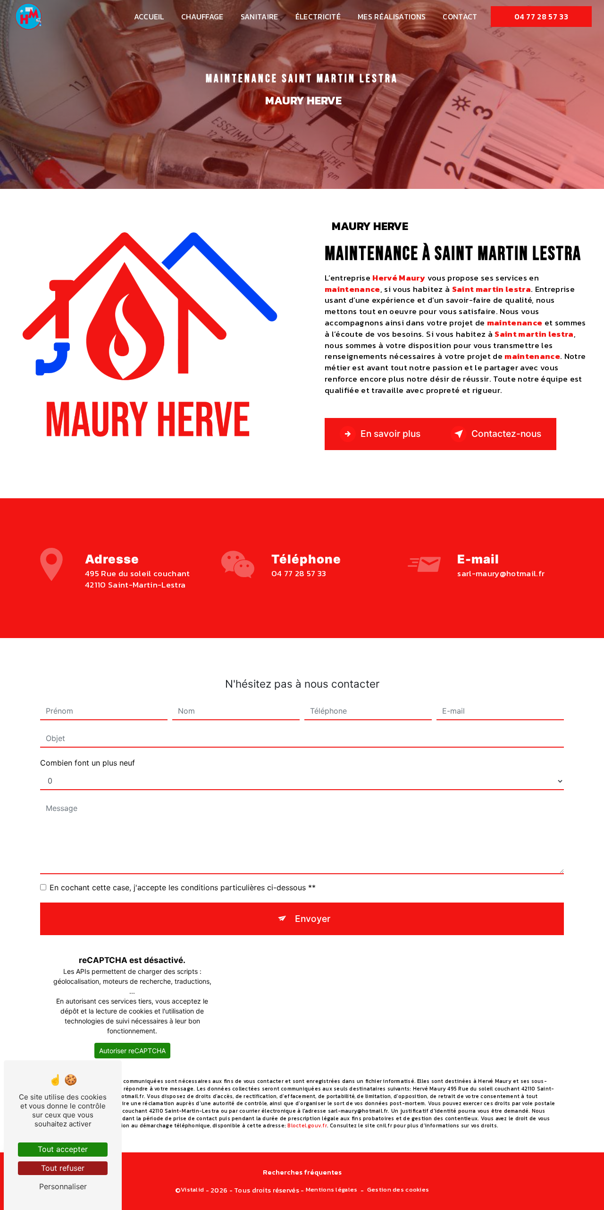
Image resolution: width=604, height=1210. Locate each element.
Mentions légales (332, 1189)
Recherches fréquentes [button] (302, 1172)
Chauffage (202, 16)
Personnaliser (63, 1186)
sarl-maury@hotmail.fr (501, 573)
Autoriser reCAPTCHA (132, 1051)
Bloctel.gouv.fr (307, 1125)
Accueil (149, 16)
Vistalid (192, 1189)
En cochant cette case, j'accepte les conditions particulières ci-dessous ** (183, 887)
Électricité (318, 16)
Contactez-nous (506, 433)
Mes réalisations (392, 16)
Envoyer (312, 918)
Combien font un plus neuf (87, 762)
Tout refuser (62, 1168)
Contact (460, 16)
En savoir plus (390, 433)
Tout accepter (63, 1149)
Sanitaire (259, 16)
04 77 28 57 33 (541, 16)
